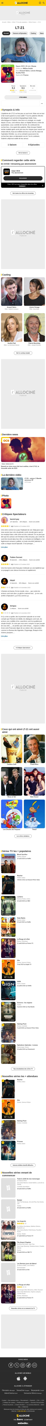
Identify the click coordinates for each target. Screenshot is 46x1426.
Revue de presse (8, 1405)
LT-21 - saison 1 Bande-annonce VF (33, 479)
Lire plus (4, 547)
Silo (18, 960)
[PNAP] (4, 581)
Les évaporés (21, 1221)
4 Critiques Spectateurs (23, 648)
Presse (13, 85)
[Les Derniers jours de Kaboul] (8, 1272)
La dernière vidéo (11, 475)
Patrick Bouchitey (34, 343)
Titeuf (34, 829)
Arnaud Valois (25, 71)
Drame (34, 66)
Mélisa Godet (28, 68)
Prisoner (20, 1141)
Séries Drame (32, 22)
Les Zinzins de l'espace (11, 829)
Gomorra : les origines (24, 1002)
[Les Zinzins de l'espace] (11, 814)
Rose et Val (12, 797)
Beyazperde (35, 1390)
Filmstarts (5, 1390)
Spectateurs (23, 85)
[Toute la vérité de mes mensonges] (8, 1188)
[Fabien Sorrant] (4, 558)
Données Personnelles (37, 1402)
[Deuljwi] (8, 1209)
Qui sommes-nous (13, 1400)
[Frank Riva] (34, 749)
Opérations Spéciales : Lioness (27, 1045)
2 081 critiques (23, 560)
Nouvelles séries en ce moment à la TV (23, 1308)
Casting (6, 274)
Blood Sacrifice (22, 854)
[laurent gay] (4, 520)
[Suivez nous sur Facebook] (11, 1365)
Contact (4, 1400)
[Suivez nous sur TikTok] (29, 1365)
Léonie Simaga (36, 71)
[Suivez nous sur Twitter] (17, 1365)
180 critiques (23, 583)
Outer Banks (21, 918)
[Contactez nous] (35, 1365)
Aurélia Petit (20, 73)
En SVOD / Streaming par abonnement (18, 164)
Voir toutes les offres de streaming (23, 193)
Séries (9, 22)
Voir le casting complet (23, 353)
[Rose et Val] (11, 781)
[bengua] (4, 606)
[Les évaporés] (8, 1230)
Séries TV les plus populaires (19, 22)
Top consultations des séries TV (23, 1069)
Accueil (4, 22)
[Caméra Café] (11, 749)
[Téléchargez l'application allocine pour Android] (26, 1378)
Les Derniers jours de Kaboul (26, 1263)
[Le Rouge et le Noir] (8, 1293)
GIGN (19, 981)
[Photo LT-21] (6, 503)
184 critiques (23, 522)
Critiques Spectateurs (14, 514)
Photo (5, 495)
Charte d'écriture (20, 1405)
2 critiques (13, 608)
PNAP (12, 580)
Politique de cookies (9, 1402)
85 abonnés (13, 560)
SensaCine (20, 1390)
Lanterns (20, 897)
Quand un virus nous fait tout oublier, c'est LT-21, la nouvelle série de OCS (20, 467)
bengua (13, 606)
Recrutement (24, 1400)
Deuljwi (19, 1200)
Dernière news (10, 434)
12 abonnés (13, 583)
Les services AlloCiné (33, 1405)
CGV (42, 1400)
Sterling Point (21, 1024)
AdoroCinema (9, 1393)
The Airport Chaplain (24, 1242)
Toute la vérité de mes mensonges (28, 1179)
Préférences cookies (23, 1402)
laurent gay (14, 519)
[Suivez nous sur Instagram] (23, 1365)
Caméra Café (11, 764)
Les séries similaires (23, 836)
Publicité (32, 1400)
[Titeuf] (34, 814)
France (25, 75)
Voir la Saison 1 (23, 153)
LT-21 (19, 28)
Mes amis (32, 85)
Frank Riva (34, 764)
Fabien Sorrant (16, 557)
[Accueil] (21, 3)
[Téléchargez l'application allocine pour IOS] (20, 1378)
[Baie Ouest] (34, 781)
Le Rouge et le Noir (23, 939)
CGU (38, 1400)
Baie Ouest (34, 797)
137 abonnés (14, 522)
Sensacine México (30, 1393)
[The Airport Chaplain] (8, 1251)
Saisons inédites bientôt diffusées (23, 1165)
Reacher (19, 875)
